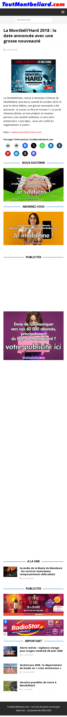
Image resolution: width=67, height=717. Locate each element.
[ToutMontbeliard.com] (33, 6)
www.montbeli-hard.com (27, 132)
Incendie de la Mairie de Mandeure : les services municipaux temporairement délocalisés (41, 571)
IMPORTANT (33, 641)
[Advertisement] (32, 286)
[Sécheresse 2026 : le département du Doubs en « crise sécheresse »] (10, 669)
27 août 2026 (28, 578)
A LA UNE (33, 561)
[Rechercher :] (33, 19)
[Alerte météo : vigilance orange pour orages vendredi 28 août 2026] (10, 651)
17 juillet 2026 (28, 672)
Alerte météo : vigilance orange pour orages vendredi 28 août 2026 (41, 649)
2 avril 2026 (27, 689)
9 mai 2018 (11, 49)
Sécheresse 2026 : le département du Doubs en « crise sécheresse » (41, 666)
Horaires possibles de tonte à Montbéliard (38, 684)
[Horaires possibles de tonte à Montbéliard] (10, 686)
